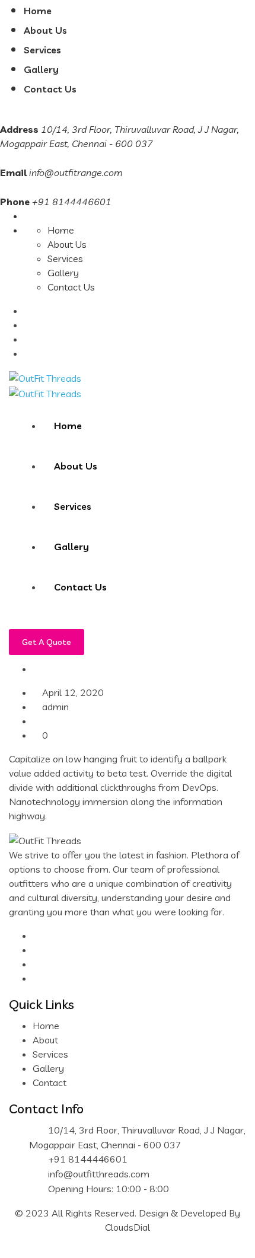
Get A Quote (46, 642)
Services (42, 50)
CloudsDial (127, 1227)
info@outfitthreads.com (98, 1174)
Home (38, 11)
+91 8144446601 (88, 1159)
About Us (45, 30)
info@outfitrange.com (76, 172)
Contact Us (50, 89)
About (45, 1040)
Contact (49, 1082)
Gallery (41, 69)
